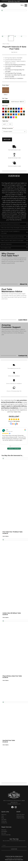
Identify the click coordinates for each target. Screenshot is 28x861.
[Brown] (11, 109)
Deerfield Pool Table (9, 740)
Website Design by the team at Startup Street (14, 859)
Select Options (6, 536)
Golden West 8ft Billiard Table (12, 613)
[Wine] (16, 111)
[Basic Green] (11, 111)
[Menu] (25, 5)
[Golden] (8, 111)
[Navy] (16, 109)
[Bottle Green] (13, 109)
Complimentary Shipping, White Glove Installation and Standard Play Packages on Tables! (14, 1)
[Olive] (24, 114)
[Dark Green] (6, 117)
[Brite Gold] (19, 114)
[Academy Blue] (13, 114)
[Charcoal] (21, 114)
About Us (23, 284)
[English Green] (13, 111)
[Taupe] (8, 109)
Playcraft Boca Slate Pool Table (12, 676)
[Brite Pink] (13, 117)
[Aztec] (11, 114)
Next (26, 38)
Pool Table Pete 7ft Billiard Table (12, 532)
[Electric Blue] (19, 111)
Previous (1, 38)
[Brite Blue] (16, 114)
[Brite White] (24, 109)
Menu (22, 5)
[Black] (6, 111)
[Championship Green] (8, 114)
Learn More (22, 320)
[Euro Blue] (19, 109)
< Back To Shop (5, 43)
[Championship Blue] (11, 117)
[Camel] (3, 117)
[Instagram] (16, 807)
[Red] (3, 109)
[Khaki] (6, 114)
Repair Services (6, 827)
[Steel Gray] (6, 109)
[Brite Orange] (21, 111)
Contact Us (22, 355)
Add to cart (7, 139)
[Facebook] (12, 807)
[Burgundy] (3, 111)
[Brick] (8, 117)
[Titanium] (24, 111)
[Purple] (3, 114)
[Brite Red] (21, 109)
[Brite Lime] (16, 117)
